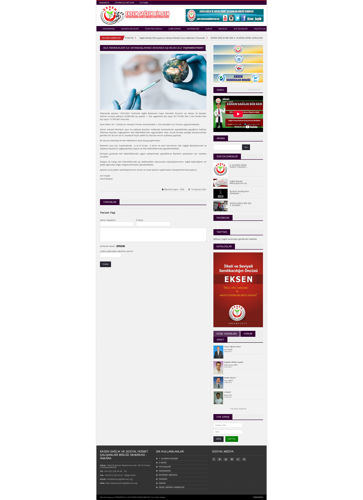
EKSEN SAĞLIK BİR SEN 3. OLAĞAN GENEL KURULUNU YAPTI (233, 38)
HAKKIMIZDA (109, 28)
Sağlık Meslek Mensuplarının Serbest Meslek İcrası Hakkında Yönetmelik (165, 38)
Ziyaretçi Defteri (124, 3)
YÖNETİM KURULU (153, 28)
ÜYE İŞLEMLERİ (241, 28)
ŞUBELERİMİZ (174, 28)
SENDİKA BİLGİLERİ (130, 28)
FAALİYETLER (260, 28)
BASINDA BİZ (193, 28)
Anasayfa (104, 3)
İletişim (144, 3)
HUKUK (208, 28)
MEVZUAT (223, 28)
